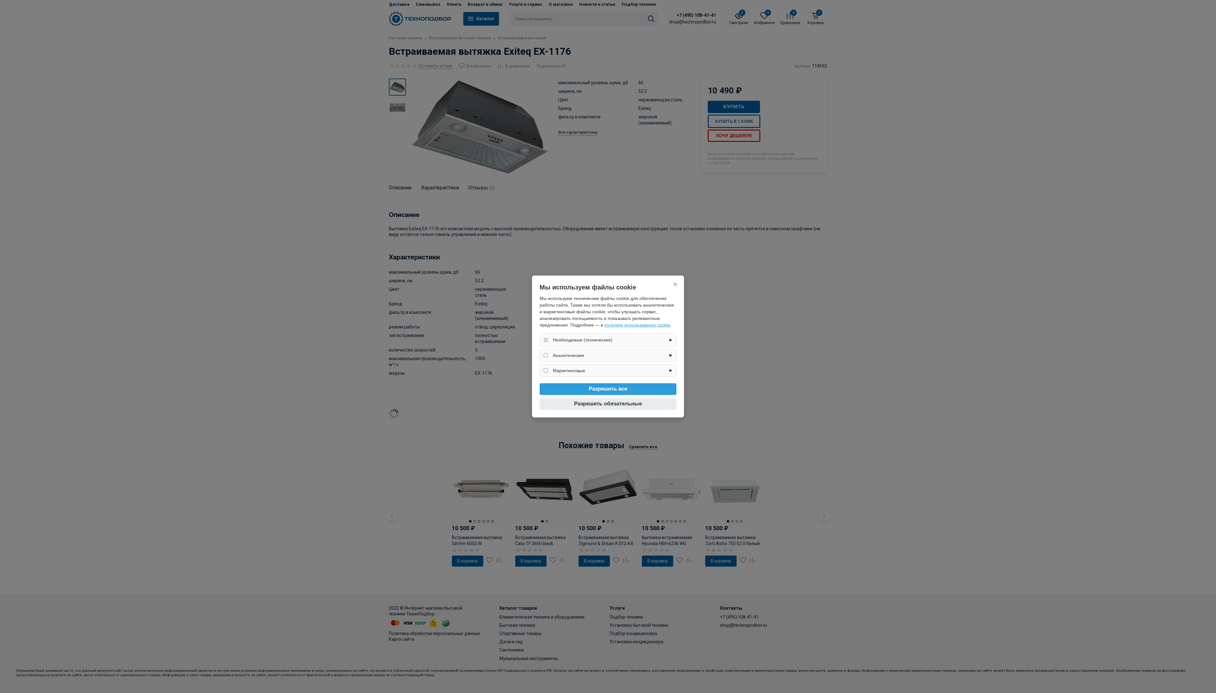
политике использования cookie (637, 324)
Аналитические (568, 355)
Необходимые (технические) (582, 339)
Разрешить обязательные (608, 404)
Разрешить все (608, 389)
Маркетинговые (569, 370)
